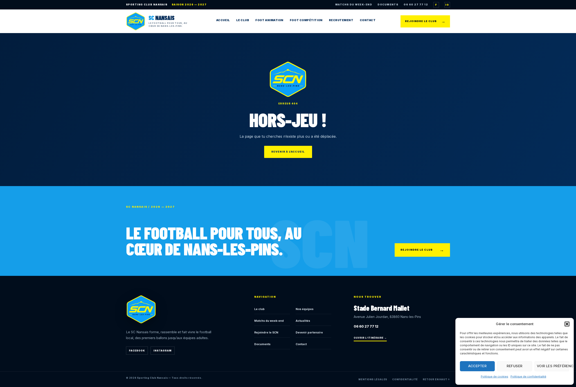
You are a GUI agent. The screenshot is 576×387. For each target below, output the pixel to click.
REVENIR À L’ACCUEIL (288, 151)
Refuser (514, 366)
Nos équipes (304, 309)
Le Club (242, 20)
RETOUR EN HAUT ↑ (436, 379)
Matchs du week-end (269, 320)
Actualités (303, 320)
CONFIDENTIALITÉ (405, 379)
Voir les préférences (553, 366)
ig (447, 4)
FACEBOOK (137, 350)
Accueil (223, 20)
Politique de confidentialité (528, 376)
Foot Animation (269, 20)
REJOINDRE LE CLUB (425, 21)
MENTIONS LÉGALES (372, 379)
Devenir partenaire (309, 332)
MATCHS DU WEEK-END (353, 4)
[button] (567, 324)
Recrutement (341, 20)
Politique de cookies (494, 376)
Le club (259, 309)
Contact (368, 20)
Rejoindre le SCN (266, 332)
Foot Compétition (306, 20)
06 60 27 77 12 (416, 4)
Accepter (477, 366)
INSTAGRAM (162, 350)
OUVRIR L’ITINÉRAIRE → (370, 337)
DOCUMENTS (388, 4)
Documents (262, 344)
